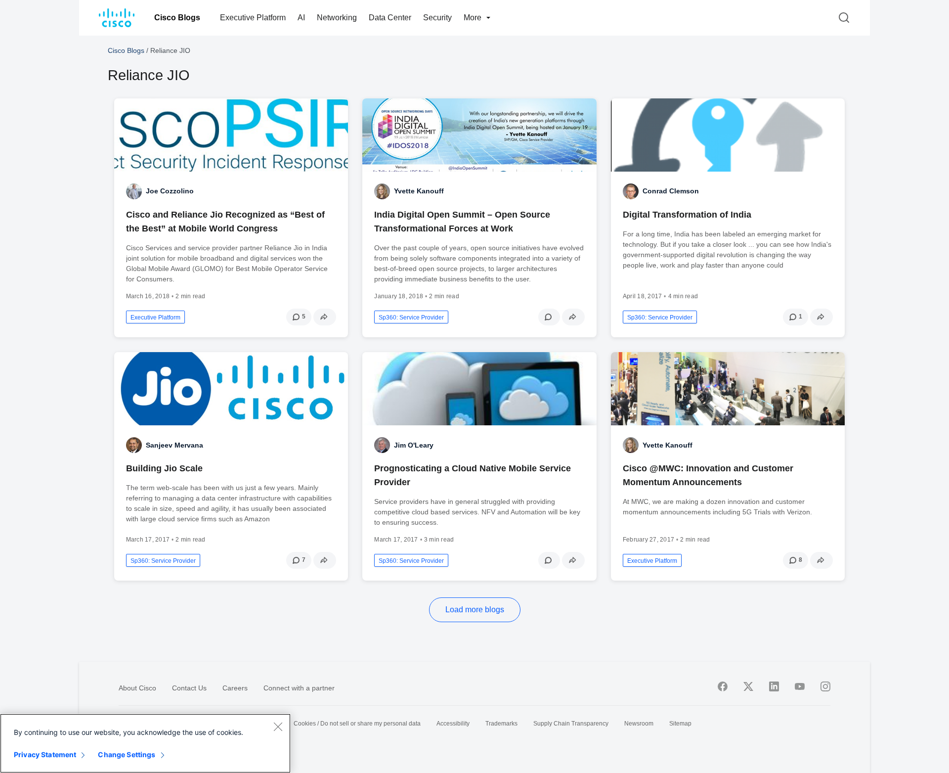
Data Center (390, 17)
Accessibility (453, 723)
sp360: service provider (411, 317)
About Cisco (137, 688)
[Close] (278, 726)
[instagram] (825, 686)
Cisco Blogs (177, 17)
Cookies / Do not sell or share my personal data (357, 723)
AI (301, 17)
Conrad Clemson (671, 191)
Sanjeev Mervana (174, 445)
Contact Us (189, 688)
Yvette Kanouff (419, 191)
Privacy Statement (45, 754)
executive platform (155, 317)
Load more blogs (474, 609)
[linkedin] (774, 686)
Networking (337, 17)
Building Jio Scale (164, 468)
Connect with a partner (299, 688)
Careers (235, 688)
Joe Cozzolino (170, 191)
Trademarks (501, 723)
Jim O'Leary (413, 445)
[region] (145, 743)
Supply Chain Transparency (570, 723)
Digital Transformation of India (687, 215)
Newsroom (638, 723)
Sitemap (680, 723)
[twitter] (748, 686)
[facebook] (723, 686)
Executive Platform (253, 17)
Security (437, 17)
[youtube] (800, 686)
